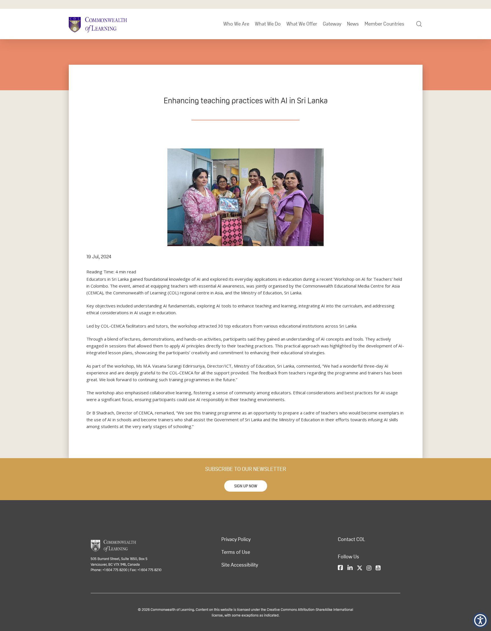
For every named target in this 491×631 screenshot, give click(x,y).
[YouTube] (378, 568)
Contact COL (351, 539)
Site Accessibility (239, 565)
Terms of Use (235, 552)
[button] (245, 486)
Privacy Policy (236, 539)
